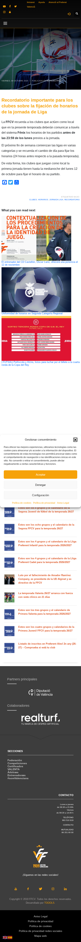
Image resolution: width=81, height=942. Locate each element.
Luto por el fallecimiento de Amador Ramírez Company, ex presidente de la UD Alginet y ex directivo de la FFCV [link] (44, 579)
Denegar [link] (40, 484)
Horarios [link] (43, 200)
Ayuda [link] (41, 2)
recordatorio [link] (72, 200)
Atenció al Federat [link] (58, 2)
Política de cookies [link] (21, 503)
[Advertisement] (40, 432)
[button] (75, 440)
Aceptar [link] (40, 474)
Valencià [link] (31, 7)
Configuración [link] (40, 495)
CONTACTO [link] (68, 825)
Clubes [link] (33, 200)
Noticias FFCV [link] (54, 81)
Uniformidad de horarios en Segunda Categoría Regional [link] (32, 313)
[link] (4, 6)
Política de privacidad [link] (44, 503)
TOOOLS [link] (49, 902)
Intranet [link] (31, 2)
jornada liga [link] (56, 200)
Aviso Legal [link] (63, 503)
